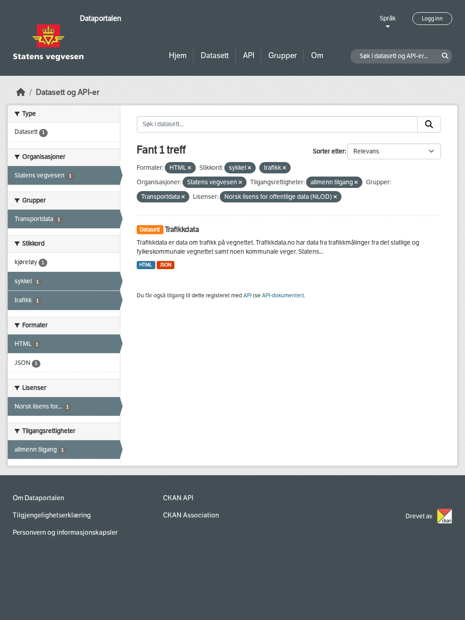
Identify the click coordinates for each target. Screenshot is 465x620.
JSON (165, 265)
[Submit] (429, 124)
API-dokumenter (282, 295)
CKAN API (178, 498)
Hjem (178, 55)
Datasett (215, 55)
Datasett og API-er (67, 92)
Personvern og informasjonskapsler (65, 532)
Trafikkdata (182, 229)
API (248, 55)
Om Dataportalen (38, 498)
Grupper (282, 55)
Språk (388, 18)
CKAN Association (191, 515)
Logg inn (432, 18)
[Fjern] (189, 168)
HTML (145, 265)
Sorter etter (329, 151)
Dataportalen (100, 18)
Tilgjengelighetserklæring (52, 515)
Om (317, 55)
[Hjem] (20, 92)
